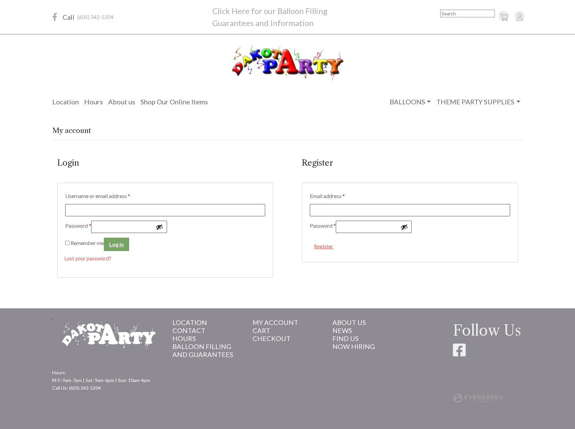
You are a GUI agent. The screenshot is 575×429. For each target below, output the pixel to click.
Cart (261, 330)
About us (121, 102)
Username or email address (97, 196)
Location (65, 102)
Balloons (407, 102)
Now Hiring (353, 346)
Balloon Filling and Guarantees (202, 350)
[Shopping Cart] (504, 17)
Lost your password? (87, 258)
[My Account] (519, 17)
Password (78, 225)
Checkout (271, 338)
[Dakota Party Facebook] (54, 17)
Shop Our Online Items (174, 102)
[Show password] (159, 227)
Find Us (345, 338)
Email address (327, 196)
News (342, 330)
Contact (188, 330)
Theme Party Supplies (475, 102)
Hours (93, 102)
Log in (116, 244)
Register (323, 246)
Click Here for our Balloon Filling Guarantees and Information (269, 17)
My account (275, 322)
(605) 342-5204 (95, 17)
